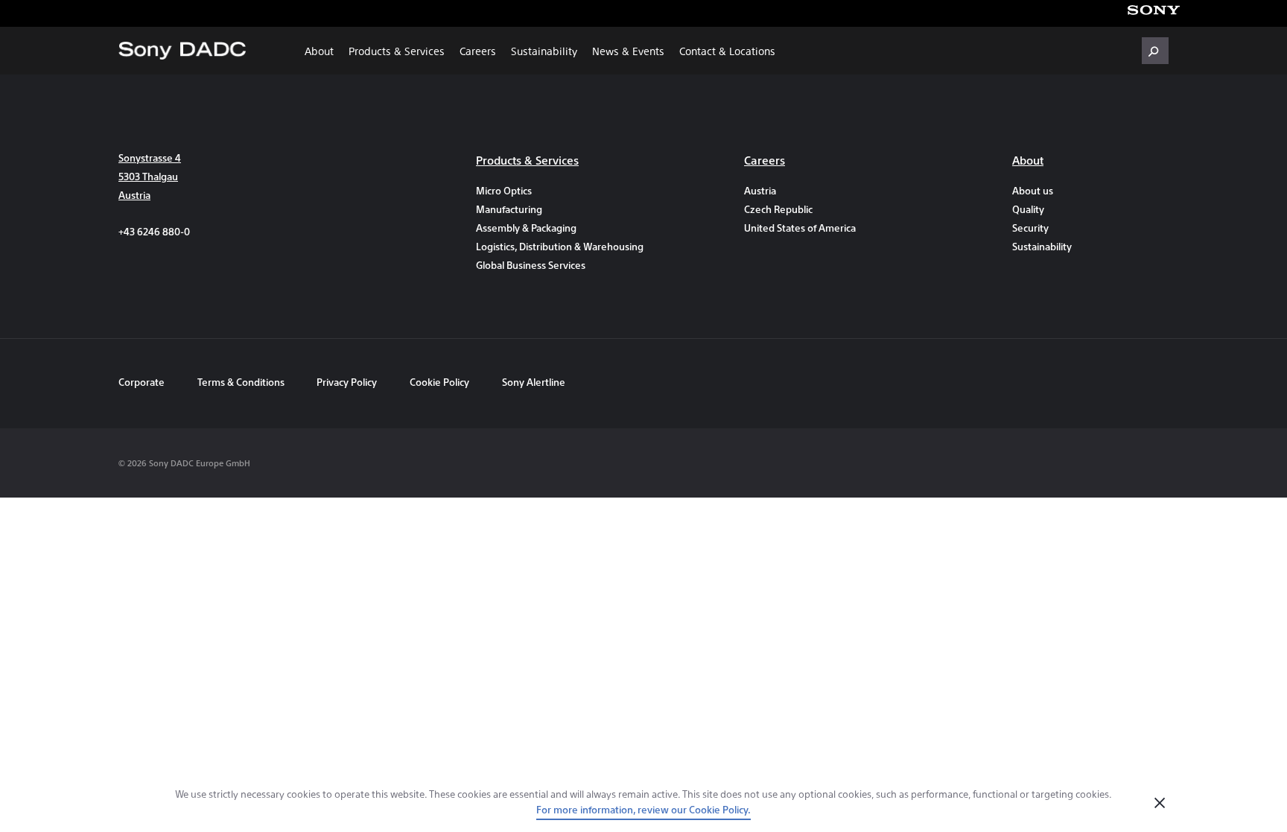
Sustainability (544, 50)
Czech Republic (778, 209)
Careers (478, 50)
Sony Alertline (533, 381)
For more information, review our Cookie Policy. (643, 809)
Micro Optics (504, 190)
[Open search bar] (1155, 50)
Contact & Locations (727, 50)
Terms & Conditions (242, 381)
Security (1030, 227)
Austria (760, 190)
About (319, 50)
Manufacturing (509, 209)
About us (1032, 190)
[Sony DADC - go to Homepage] (182, 50)
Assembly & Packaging (526, 227)
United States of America (800, 227)
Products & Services (397, 50)
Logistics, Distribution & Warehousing (554, 246)
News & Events (628, 50)
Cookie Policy (439, 381)
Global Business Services (530, 264)
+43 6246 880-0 (154, 231)
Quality (1028, 209)
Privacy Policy (347, 381)
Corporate (141, 381)
